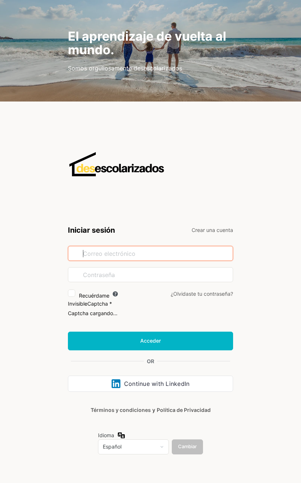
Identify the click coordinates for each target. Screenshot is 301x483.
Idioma (106, 435)
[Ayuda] (115, 294)
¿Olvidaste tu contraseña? (202, 294)
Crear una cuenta (212, 230)
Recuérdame (94, 295)
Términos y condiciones (121, 410)
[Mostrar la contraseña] (225, 274)
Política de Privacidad (184, 410)
